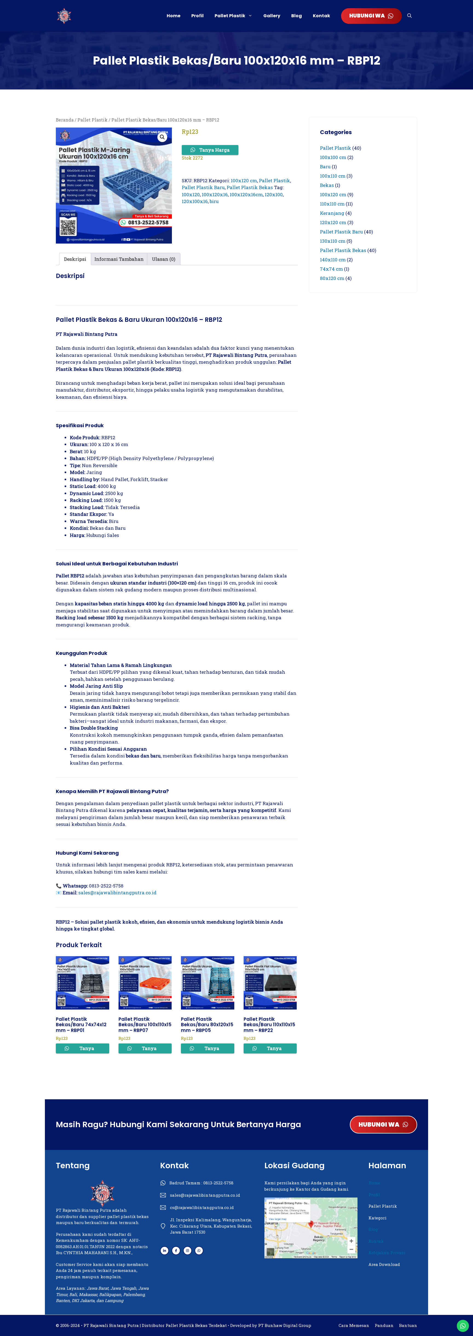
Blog (296, 16)
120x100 (274, 194)
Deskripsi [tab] (75, 259)
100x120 (191, 194)
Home (173, 16)
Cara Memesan (354, 1325)
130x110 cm (332, 241)
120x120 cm (333, 222)
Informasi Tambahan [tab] (119, 259)
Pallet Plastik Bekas (250, 187)
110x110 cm (332, 204)
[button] (409, 16)
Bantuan (408, 1325)
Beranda (65, 120)
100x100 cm (333, 157)
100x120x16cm (246, 194)
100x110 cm (332, 176)
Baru (325, 166)
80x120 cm (332, 278)
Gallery (271, 16)
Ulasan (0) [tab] (163, 259)
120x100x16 (195, 201)
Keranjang (332, 213)
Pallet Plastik (230, 16)
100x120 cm (244, 180)
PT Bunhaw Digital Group (284, 1325)
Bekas (327, 185)
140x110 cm (333, 259)
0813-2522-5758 (218, 1182)
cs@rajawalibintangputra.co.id (202, 1207)
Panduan (384, 1325)
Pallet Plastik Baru (203, 187)
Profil (197, 16)
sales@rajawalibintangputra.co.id (117, 892)
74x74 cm (331, 269)
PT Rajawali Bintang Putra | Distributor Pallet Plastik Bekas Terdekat (155, 1325)
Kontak (321, 16)
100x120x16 (215, 194)
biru (214, 201)
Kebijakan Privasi (386, 1252)
